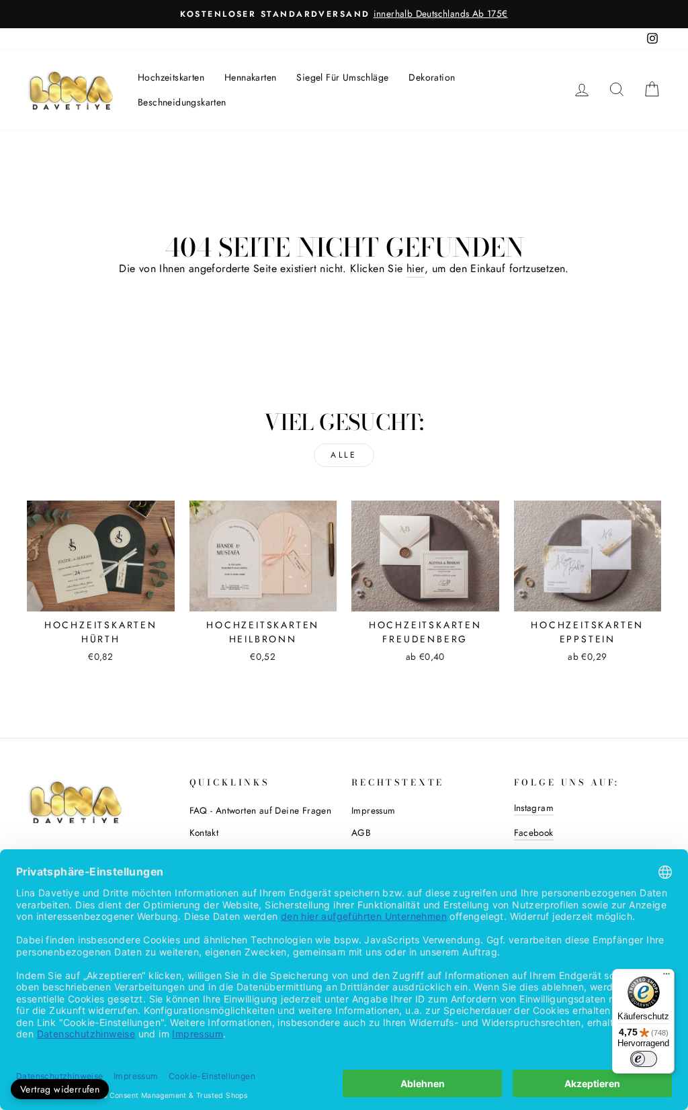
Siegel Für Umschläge (342, 77)
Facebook (534, 832)
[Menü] (666, 977)
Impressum (373, 810)
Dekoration (431, 77)
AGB (361, 832)
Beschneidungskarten (182, 102)
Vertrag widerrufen (59, 1089)
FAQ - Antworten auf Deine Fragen (260, 810)
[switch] (643, 1059)
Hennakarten (250, 77)
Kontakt (204, 832)
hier (415, 268)
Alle (344, 455)
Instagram (534, 807)
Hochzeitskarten (171, 77)
